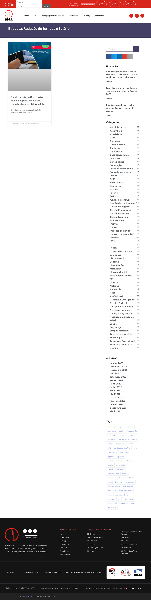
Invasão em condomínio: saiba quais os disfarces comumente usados (120, 108)
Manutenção (117, 265)
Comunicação (117, 144)
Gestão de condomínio (122, 203)
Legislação (115, 255)
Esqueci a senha (73, 5)
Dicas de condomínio (121, 168)
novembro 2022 (118, 370)
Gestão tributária (119, 217)
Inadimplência (112, 452)
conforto (133, 435)
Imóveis (114, 224)
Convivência (116, 151)
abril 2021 (115, 411)
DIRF (112, 179)
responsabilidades (121, 495)
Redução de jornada (121, 313)
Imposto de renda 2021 (122, 234)
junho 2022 (116, 387)
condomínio (111, 435)
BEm (112, 137)
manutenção (120, 465)
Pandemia (115, 289)
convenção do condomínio (127, 439)
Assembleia (116, 131)
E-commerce (117, 182)
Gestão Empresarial (120, 210)
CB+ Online (73, 15)
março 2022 (116, 397)
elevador (130, 444)
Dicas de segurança (120, 172)
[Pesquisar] (136, 48)
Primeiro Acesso (73, 3)
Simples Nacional (119, 330)
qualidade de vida (113, 486)
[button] (108, 56)
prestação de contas (114, 482)
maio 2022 (115, 390)
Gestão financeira (119, 213)
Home (26, 15)
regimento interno (125, 491)
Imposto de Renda (120, 231)
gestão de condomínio (122, 448)
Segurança (115, 327)
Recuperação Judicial (121, 306)
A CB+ (35, 15)
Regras (109, 495)
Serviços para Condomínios (53, 15)
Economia (115, 186)
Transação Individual (121, 344)
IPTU (112, 241)
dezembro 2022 (118, 366)
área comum (111, 508)
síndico (109, 503)
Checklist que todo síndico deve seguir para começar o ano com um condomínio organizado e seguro (122, 74)
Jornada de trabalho (121, 251)
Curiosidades (117, 162)
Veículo (114, 348)
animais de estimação (115, 427)
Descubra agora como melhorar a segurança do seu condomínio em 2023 (121, 91)
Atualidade (116, 134)
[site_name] (28, 597)
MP (111, 279)
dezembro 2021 (118, 408)
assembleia (129, 427)
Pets (112, 293)
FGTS (112, 196)
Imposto (114, 227)
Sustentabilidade (129, 499)
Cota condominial (119, 155)
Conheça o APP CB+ (88, 4)
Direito (113, 175)
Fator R (114, 193)
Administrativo (118, 127)
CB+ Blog (86, 15)
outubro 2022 (117, 373)
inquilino (110, 457)
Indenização (124, 452)
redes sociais (111, 491)
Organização (111, 478)
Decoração (116, 165)
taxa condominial (121, 503)
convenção (111, 439)
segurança (111, 499)
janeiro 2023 (116, 363)
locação (110, 465)
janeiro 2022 (116, 404)
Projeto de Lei (129, 482)
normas (124, 474)
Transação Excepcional (122, 341)
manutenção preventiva (115, 469)
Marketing (115, 268)
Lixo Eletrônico (118, 258)
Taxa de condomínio (121, 334)
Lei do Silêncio (128, 461)
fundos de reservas (120, 200)
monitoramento (113, 474)
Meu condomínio (119, 272)
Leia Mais (109, 81)
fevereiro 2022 (117, 401)
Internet (114, 237)
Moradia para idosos (121, 275)
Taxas (132, 503)
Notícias (114, 286)
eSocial (114, 189)
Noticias (114, 282)
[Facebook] (131, 16)
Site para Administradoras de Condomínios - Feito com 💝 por (108, 588)
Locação (114, 262)
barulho (121, 431)
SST (119, 499)
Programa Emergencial (122, 299)
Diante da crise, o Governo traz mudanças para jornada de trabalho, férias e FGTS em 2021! (29, 100)
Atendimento (99, 15)
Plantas (131, 478)
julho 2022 (115, 383)
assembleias (111, 431)
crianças (110, 444)
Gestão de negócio (120, 206)
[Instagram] (137, 16)
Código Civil (120, 444)
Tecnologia (116, 337)
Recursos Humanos (120, 310)
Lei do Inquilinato (113, 461)
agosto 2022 (116, 380)
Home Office (117, 220)
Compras (115, 141)
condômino (123, 435)
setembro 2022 (118, 377)
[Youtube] (142, 16)
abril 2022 (115, 394)
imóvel (135, 448)
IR (111, 244)
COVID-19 (115, 158)
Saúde (113, 324)
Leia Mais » (15, 118)
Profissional (116, 296)
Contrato (115, 148)
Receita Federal (118, 303)
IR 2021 (113, 248)
